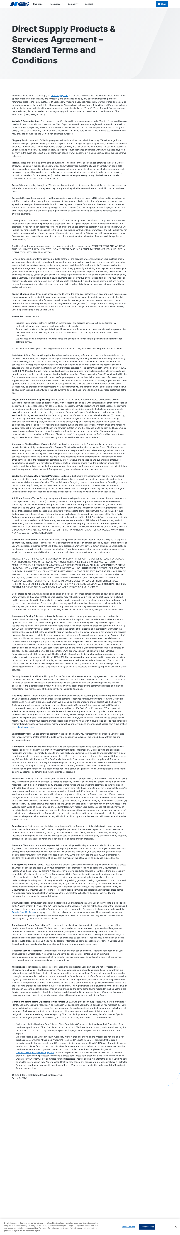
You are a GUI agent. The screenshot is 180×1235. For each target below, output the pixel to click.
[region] (90, 1227)
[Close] (176, 1227)
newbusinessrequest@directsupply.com (35, 1052)
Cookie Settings (128, 1227)
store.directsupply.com (23, 727)
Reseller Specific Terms (23, 912)
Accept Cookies (147, 1227)
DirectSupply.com (59, 95)
